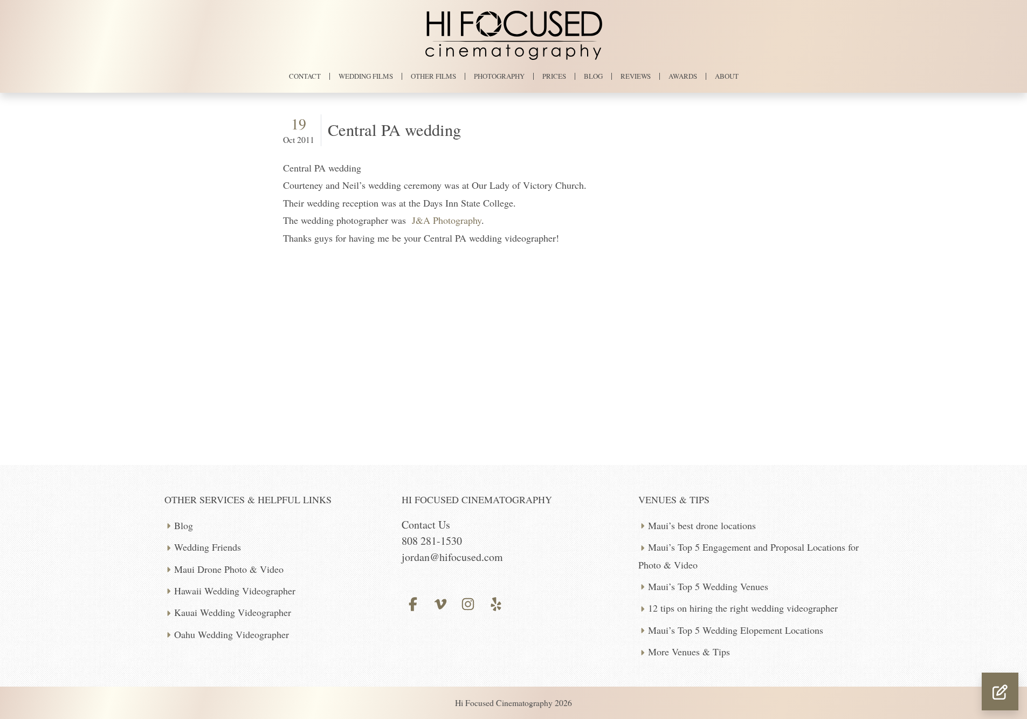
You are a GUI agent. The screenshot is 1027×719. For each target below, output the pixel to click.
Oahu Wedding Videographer (231, 634)
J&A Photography (446, 220)
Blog (183, 525)
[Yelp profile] (495, 602)
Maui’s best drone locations (702, 525)
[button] (1000, 691)
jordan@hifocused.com (452, 557)
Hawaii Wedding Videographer (234, 590)
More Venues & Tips (689, 651)
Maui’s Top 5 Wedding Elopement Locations (735, 630)
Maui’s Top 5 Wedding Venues (708, 586)
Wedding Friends (207, 546)
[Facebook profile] (413, 602)
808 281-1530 (432, 540)
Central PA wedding (394, 130)
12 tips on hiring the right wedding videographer (743, 607)
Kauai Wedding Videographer (232, 612)
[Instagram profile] (468, 602)
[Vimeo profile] (440, 602)
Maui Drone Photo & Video (229, 569)
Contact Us (426, 524)
